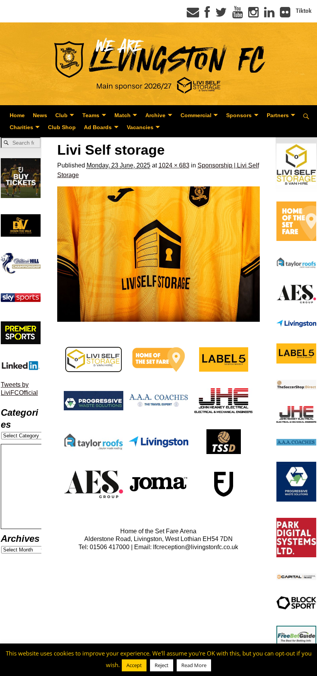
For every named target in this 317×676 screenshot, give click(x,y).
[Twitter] (221, 15)
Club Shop (62, 127)
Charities (21, 127)
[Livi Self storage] (158, 254)
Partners (278, 115)
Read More (193, 665)
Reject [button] (162, 665)
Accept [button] (134, 665)
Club (61, 115)
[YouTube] (237, 15)
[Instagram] (253, 15)
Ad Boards (98, 127)
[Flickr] (285, 15)
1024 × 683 (173, 165)
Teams (90, 115)
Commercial (196, 115)
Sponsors (239, 115)
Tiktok (304, 11)
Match (122, 115)
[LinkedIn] (269, 15)
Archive (155, 115)
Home (17, 115)
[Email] (193, 15)
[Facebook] (207, 15)
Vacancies (140, 127)
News (40, 115)
